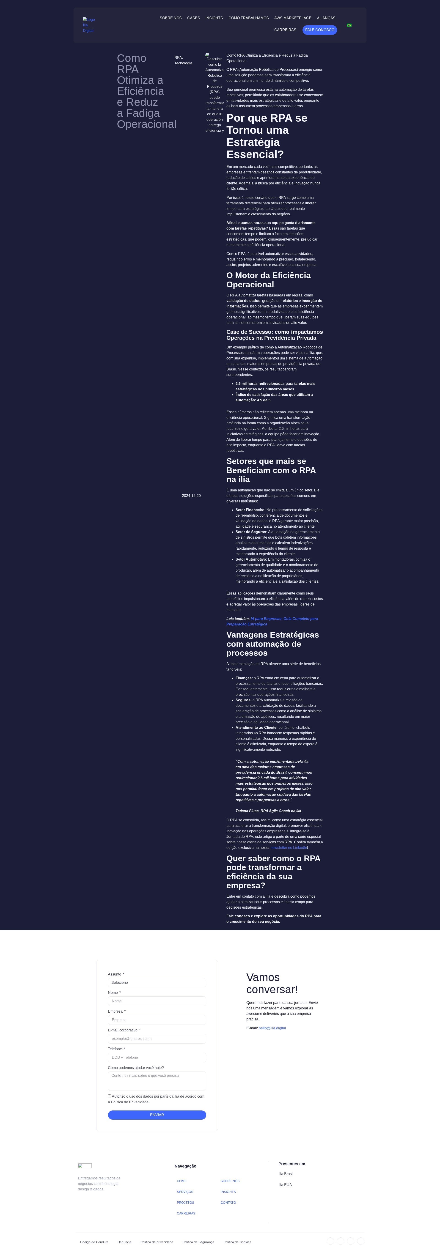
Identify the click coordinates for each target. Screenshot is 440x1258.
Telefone (115, 1049)
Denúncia (124, 1242)
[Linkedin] (330, 1241)
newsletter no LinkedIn (288, 848)
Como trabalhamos (248, 18)
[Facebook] (350, 1241)
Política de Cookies (237, 1242)
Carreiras (285, 30)
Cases (193, 18)
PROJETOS (185, 1202)
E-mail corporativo (123, 1030)
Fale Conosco (319, 30)
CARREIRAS (186, 1213)
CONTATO (228, 1202)
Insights (214, 18)
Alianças (326, 18)
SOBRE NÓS (230, 1181)
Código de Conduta (94, 1242)
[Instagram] (340, 1241)
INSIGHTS (228, 1192)
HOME (182, 1181)
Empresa (116, 1011)
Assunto (115, 974)
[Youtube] (360, 1241)
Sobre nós (171, 18)
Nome (113, 993)
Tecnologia (183, 63)
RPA (178, 58)
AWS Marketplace (292, 18)
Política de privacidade (156, 1242)
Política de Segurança (198, 1242)
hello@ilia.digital (272, 1028)
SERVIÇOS (185, 1192)
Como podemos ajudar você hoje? (136, 1068)
